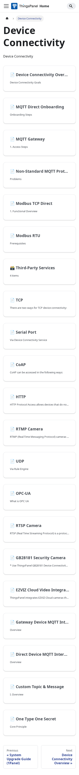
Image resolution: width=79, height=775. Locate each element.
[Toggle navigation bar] (6, 6)
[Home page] (7, 18)
